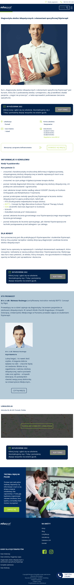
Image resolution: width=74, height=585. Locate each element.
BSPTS (7, 204)
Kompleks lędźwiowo (7, 565)
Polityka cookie (37, 581)
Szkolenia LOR (46, 540)
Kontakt (44, 543)
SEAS (7, 207)
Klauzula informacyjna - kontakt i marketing (36, 578)
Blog (43, 531)
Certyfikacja (45, 534)
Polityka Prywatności (36, 579)
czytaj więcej (19, 390)
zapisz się (11, 509)
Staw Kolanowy (5, 554)
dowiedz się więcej (56, 147)
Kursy (43, 528)
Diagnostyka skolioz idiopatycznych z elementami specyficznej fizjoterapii (12, 561)
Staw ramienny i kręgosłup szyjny (10, 557)
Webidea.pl (43, 583)
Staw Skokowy (5, 568)
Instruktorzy (45, 537)
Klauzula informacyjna (37, 576)
